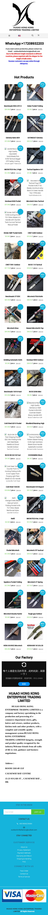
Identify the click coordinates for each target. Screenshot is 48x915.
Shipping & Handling (24, 859)
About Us (24, 847)
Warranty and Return (24, 856)
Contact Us (24, 874)
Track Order (24, 871)
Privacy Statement (24, 850)
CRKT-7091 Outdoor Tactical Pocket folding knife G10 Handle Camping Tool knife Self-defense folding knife (13, 265)
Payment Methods (24, 853)
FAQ (24, 862)
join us (37, 811)
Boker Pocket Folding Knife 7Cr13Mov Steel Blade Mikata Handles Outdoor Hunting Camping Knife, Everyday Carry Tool (35, 106)
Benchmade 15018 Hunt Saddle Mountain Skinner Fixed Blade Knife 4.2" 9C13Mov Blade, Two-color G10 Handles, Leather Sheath (13, 391)
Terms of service (24, 877)
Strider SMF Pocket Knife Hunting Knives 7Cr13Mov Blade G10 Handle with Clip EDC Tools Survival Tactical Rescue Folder (13, 233)
